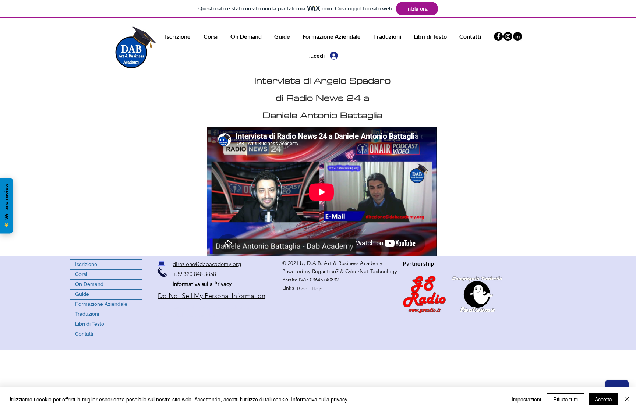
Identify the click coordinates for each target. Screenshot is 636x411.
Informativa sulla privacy (319, 399)
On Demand (89, 284)
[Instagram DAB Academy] (508, 36)
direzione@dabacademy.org (207, 264)
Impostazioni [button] (526, 399)
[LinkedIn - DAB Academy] (517, 36)
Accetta (603, 399)
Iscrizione (86, 264)
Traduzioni (87, 314)
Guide (82, 294)
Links (288, 287)
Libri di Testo (89, 324)
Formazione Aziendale (101, 304)
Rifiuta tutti (565, 399)
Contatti (84, 334)
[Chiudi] (627, 399)
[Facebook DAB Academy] (498, 36)
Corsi (81, 274)
